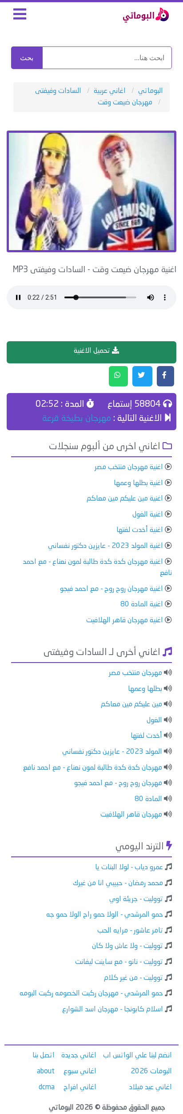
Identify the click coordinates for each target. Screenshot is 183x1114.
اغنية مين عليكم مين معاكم (125, 498)
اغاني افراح (80, 1087)
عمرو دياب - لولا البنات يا (129, 867)
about (46, 1071)
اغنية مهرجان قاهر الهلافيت (124, 620)
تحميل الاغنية (93, 351)
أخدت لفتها (146, 736)
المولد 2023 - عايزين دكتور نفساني (112, 752)
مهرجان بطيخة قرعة (76, 418)
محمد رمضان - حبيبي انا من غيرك (118, 883)
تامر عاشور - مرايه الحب (130, 930)
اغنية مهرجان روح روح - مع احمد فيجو (111, 589)
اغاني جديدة (78, 1055)
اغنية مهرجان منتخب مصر (129, 467)
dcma (47, 1087)
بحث (26, 58)
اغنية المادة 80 (141, 604)
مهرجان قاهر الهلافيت (131, 814)
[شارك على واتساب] (118, 376)
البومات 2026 (151, 1071)
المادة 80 (148, 799)
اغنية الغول (147, 514)
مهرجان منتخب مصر (135, 673)
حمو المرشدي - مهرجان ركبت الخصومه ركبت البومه (91, 993)
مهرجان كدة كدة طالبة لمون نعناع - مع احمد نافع (92, 767)
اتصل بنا (43, 1055)
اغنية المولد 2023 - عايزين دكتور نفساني (105, 546)
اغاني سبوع (80, 1071)
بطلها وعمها (145, 689)
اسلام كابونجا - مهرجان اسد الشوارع (112, 1009)
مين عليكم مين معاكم (131, 704)
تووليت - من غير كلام (133, 978)
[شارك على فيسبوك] (165, 376)
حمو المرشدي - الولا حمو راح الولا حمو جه (104, 914)
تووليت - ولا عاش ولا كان (127, 946)
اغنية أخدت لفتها (139, 530)
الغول (154, 720)
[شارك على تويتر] (142, 376)
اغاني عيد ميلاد (150, 1087)
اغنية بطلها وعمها (138, 483)
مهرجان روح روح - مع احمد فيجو (118, 783)
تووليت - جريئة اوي (136, 899)
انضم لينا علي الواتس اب (137, 1055)
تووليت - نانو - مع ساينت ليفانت (119, 962)
